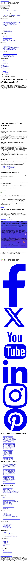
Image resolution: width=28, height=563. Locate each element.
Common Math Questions (8, 56)
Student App (5, 550)
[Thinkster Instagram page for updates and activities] (15, 407)
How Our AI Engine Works (9, 23)
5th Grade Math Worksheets (9, 470)
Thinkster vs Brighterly (8, 505)
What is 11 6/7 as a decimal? (9, 167)
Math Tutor (7, 72)
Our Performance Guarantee (9, 25)
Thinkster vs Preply (7, 502)
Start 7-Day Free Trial (5, 68)
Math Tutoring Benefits (8, 533)
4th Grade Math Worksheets (9, 469)
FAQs (4, 60)
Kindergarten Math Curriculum (9, 439)
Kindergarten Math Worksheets (9, 464)
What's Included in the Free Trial (10, 24)
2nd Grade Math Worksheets (9, 466)
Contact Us (5, 63)
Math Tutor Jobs (6, 544)
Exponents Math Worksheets (9, 483)
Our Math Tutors (6, 30)
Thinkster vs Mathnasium (8, 498)
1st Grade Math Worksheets (9, 465)
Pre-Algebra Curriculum (8, 450)
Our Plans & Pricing (7, 514)
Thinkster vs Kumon (7, 497)
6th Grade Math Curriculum (9, 446)
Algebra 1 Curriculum (7, 451)
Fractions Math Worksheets (8, 476)
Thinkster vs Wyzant (7, 503)
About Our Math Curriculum (9, 438)
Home (4, 71)
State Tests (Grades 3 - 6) (8, 490)
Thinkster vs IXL (6, 508)
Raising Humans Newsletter (9, 48)
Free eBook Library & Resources (10, 536)
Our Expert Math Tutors (8, 436)
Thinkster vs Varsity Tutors (8, 507)
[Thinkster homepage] (10, 4)
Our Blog (5, 532)
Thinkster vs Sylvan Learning (9, 500)
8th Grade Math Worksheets (9, 473)
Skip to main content (5, 1)
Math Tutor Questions (7, 535)
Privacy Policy (4, 556)
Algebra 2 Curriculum (7, 453)
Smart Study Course (7, 515)
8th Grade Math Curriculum (9, 448)
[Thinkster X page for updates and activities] (15, 331)
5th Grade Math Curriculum (9, 445)
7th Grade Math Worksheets (9, 472)
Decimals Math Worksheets (8, 477)
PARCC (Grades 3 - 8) (8, 488)
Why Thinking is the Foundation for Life (11, 519)
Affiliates (5, 545)
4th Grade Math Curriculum (9, 444)
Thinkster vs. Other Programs (9, 40)
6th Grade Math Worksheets (9, 471)
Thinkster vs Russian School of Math (10, 501)
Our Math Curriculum (7, 31)
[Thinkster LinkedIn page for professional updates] (15, 382)
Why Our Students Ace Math (9, 517)
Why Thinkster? (4, 18)
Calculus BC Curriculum (8, 459)
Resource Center (6, 46)
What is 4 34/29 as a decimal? (9, 168)
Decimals (7, 74)
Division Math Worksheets (8, 478)
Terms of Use (9, 556)
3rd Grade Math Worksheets (9, 467)
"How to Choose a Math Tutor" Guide (11, 47)
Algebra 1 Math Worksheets (9, 474)
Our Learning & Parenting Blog (9, 49)
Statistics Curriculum (7, 454)
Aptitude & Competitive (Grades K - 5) (11, 491)
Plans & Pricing (4, 65)
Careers (4, 543)
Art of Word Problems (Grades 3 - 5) (10, 492)
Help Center (5, 542)
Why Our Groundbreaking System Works (11, 22)
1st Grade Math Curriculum (8, 440)
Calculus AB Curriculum (8, 458)
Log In (2, 67)
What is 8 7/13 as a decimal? (9, 169)
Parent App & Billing (7, 552)
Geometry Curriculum (7, 452)
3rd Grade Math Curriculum (9, 443)
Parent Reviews (6, 36)
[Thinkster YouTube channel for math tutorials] (15, 358)
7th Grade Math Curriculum (9, 447)
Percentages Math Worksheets (9, 479)
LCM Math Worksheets (8, 480)
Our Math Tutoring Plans (8, 437)
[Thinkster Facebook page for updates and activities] (15, 306)
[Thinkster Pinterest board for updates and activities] (15, 431)
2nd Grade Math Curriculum (9, 441)
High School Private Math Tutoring (10, 516)
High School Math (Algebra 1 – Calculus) (11, 15)
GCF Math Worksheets (8, 481)
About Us (5, 62)
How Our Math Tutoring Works (9, 10)
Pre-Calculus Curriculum (8, 457)
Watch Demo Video (5, 66)
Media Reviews (6, 39)
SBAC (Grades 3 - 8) (7, 489)
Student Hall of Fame (7, 38)
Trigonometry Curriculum (8, 455)
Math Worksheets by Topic (8, 55)
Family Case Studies (7, 35)
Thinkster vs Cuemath (7, 504)
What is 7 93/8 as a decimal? (9, 166)
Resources (3, 42)
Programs (3, 7)
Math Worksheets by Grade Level (10, 54)
